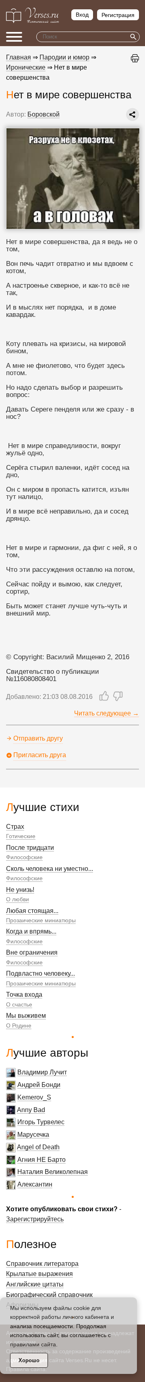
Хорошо (29, 1360)
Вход (82, 14)
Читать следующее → (106, 713)
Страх (15, 826)
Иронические (26, 67)
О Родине (18, 1025)
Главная (18, 57)
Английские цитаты (35, 1284)
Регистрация (118, 15)
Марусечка (33, 1134)
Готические (20, 836)
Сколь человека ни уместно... (49, 868)
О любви (17, 899)
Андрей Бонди (38, 1084)
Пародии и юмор (64, 57)
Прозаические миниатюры (41, 920)
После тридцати (30, 847)
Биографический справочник (49, 1294)
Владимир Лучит (42, 1072)
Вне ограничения (32, 952)
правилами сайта (33, 1344)
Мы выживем (26, 1015)
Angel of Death (38, 1147)
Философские (24, 857)
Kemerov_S (34, 1097)
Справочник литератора (42, 1263)
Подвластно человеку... (40, 973)
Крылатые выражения (39, 1273)
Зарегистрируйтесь (35, 1219)
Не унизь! (20, 889)
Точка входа (24, 994)
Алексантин (34, 1184)
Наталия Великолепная (52, 1171)
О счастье (19, 1004)
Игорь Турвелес (40, 1122)
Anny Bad (31, 1109)
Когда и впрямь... (31, 931)
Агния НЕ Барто (41, 1159)
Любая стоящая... (32, 910)
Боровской (43, 114)
